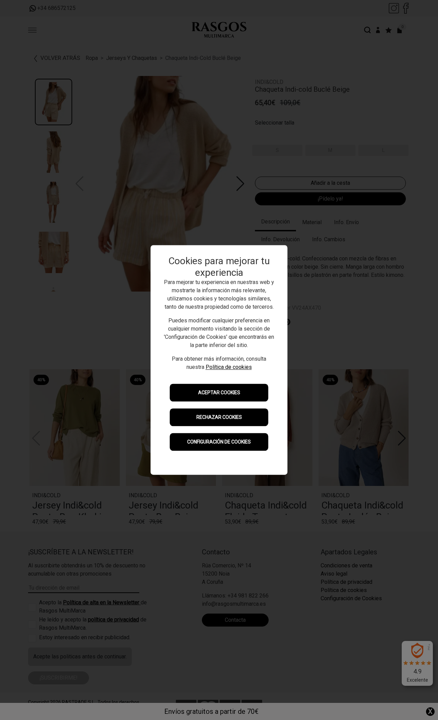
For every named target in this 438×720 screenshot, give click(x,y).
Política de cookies (229, 367)
